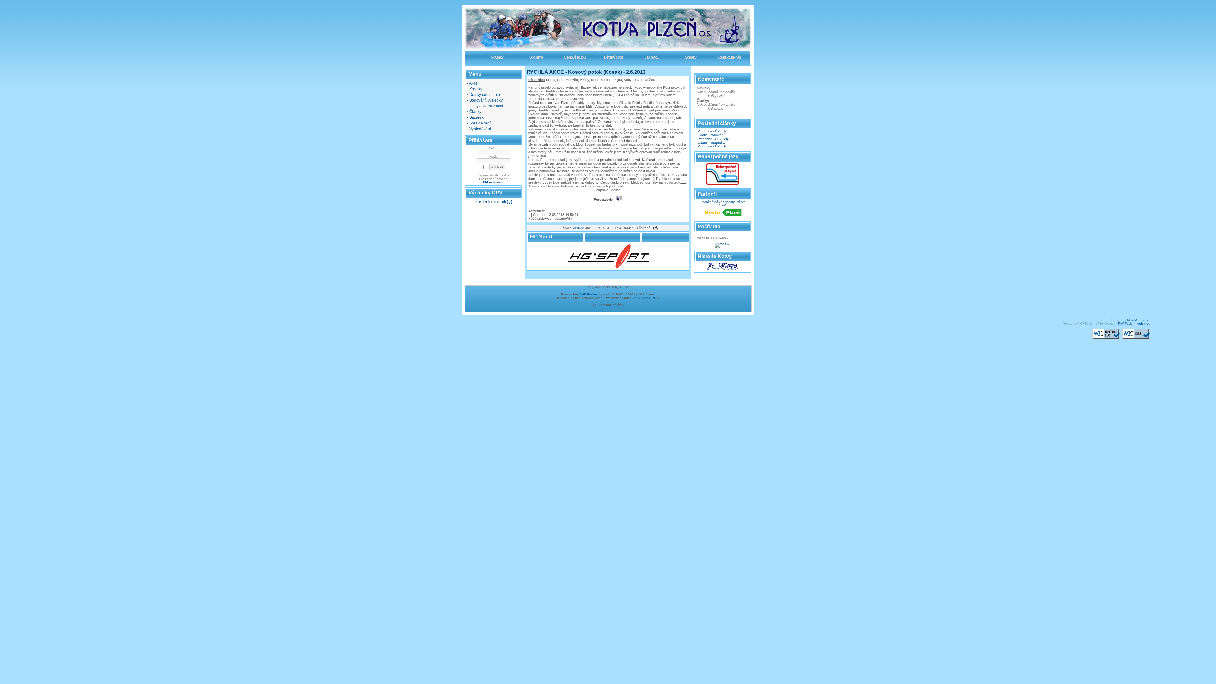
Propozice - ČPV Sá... (714, 146)
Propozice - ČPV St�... (715, 139)
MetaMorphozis (1138, 320)
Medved (578, 228)
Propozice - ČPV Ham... (715, 131)
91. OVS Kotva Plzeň (722, 269)
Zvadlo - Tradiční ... (712, 142)
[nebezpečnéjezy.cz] (722, 184)
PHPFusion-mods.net (1133, 323)
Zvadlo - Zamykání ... (713, 134)
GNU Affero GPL (644, 298)
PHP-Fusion (588, 294)
